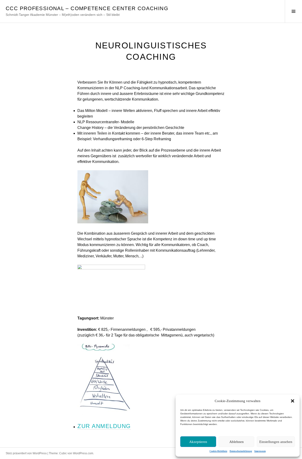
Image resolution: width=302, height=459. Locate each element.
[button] (292, 401)
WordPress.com (83, 453)
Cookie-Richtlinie (218, 451)
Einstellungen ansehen (275, 442)
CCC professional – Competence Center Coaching (87, 8)
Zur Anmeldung (104, 426)
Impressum (260, 451)
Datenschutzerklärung (241, 451)
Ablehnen (236, 442)
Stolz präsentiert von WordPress (26, 453)
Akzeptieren (198, 442)
